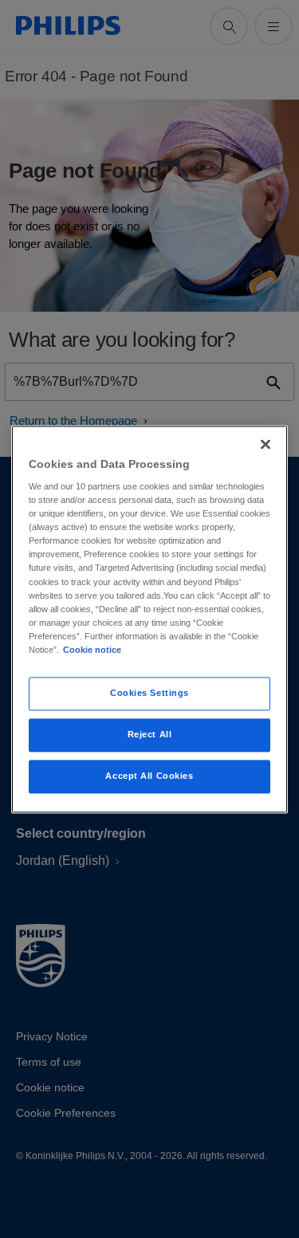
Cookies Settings (149, 693)
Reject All (150, 734)
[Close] (265, 444)
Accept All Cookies (149, 775)
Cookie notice (92, 649)
